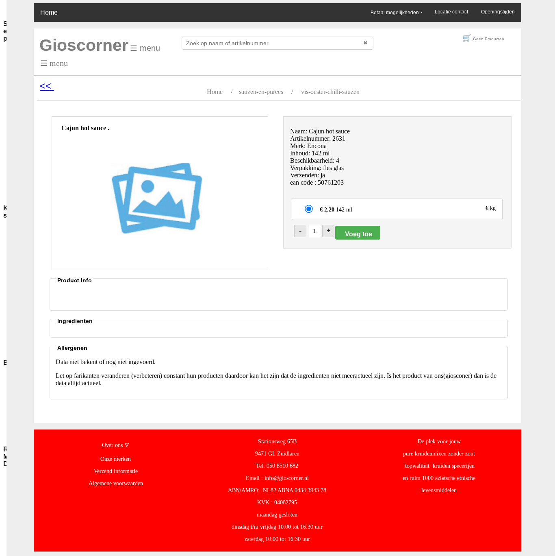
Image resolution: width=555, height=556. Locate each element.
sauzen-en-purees (261, 91)
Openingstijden (498, 12)
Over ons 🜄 (115, 445)
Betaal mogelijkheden (396, 12)
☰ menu (145, 48)
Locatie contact (451, 12)
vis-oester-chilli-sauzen (330, 91)
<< (47, 85)
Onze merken (115, 459)
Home (49, 12)
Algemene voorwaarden (116, 483)
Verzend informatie (116, 471)
